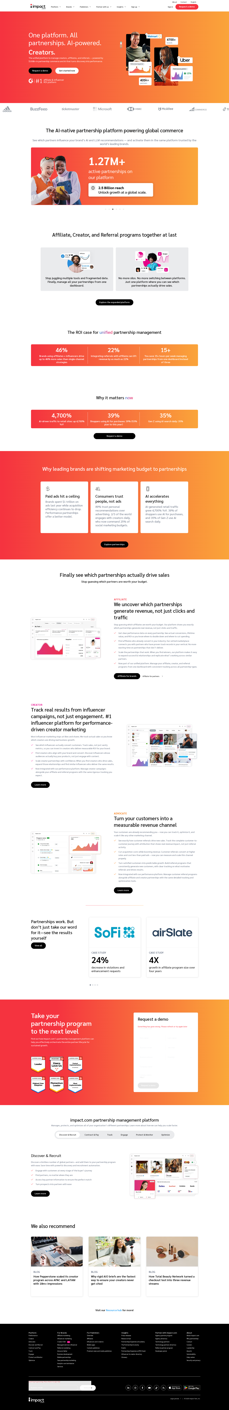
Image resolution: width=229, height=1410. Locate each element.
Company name (146, 1066)
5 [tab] (120, 207)
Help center (191, 1357)
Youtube (149, 1387)
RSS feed (163, 1387)
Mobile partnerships (64, 1357)
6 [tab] (123, 207)
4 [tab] (116, 207)
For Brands (62, 1333)
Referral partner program (164, 1348)
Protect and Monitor (35, 1357)
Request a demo (187, 6)
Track (30, 1351)
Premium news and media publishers (99, 1351)
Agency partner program (163, 1335)
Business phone (146, 1057)
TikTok (156, 1387)
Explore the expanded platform (114, 302)
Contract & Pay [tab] (92, 1134)
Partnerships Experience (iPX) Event (133, 1351)
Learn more (40, 784)
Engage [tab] (124, 1134)
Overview (90, 1335)
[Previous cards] (3, 948)
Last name (172, 1038)
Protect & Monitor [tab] (144, 1134)
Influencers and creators (95, 1342)
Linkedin (128, 1387)
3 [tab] (113, 207)
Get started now (67, 70)
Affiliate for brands (127, 676)
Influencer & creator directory (131, 1354)
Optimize (32, 1360)
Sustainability (191, 1354)
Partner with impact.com (166, 1333)
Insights (124, 1333)
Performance (33, 1335)
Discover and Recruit (36, 1345)
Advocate (32, 1342)
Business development (64, 1354)
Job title (171, 1047)
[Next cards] (226, 948)
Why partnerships (192, 1339)
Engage (31, 1354)
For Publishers (93, 1333)
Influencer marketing (64, 1339)
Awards (189, 1351)
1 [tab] (105, 207)
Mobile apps (91, 1345)
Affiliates (90, 1339)
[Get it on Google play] (191, 1387)
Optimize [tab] (165, 1134)
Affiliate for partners (151, 676)
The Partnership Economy (130, 1345)
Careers (189, 1345)
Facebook (142, 1387)
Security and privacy (193, 1360)
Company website (146, 1075)
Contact (184, 2)
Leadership (190, 1348)
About (189, 1333)
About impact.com (193, 1335)
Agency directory (161, 1339)
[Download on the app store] (175, 1387)
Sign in (170, 6)
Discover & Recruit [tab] (67, 1134)
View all (38, 945)
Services (60, 1366)
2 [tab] (109, 207)
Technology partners (162, 1342)
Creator (31, 1339)
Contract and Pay (35, 1348)
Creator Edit (61, 1342)
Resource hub (114, 1310)
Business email (146, 1047)
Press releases (126, 1335)
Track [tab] (109, 1134)
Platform (32, 1333)
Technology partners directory (165, 1345)
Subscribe (88, 1387)
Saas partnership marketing (66, 1360)
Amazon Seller (62, 1351)
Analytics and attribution (65, 1363)
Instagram (135, 1387)
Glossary (124, 1357)
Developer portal (161, 1351)
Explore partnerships (114, 544)
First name (144, 1038)
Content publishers (93, 1348)
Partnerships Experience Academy (133, 1342)
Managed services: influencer (67, 1345)
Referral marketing (63, 1348)
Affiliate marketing (63, 1335)
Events (123, 1348)
